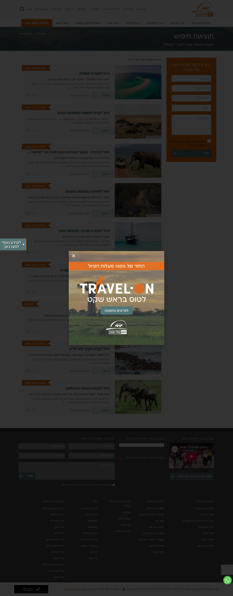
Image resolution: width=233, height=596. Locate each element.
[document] (116, 298)
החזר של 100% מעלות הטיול (116, 266)
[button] (73, 256)
